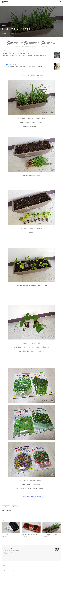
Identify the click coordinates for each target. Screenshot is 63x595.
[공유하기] (7, 507)
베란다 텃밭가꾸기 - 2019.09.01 (35, 75)
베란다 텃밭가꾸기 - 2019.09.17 (35, 496)
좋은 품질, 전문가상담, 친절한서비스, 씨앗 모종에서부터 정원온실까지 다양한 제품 (24, 55)
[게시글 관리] (9, 507)
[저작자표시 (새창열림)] (18, 506)
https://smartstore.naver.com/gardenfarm (14, 51)
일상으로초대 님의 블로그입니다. (11, 550)
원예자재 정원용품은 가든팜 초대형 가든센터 (16, 53)
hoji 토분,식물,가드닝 (9, 64)
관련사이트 (4, 565)
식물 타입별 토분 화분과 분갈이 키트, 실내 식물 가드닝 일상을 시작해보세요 (22, 66)
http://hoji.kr (6, 62)
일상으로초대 (5, 2)
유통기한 (3, 568)
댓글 (2, 541)
